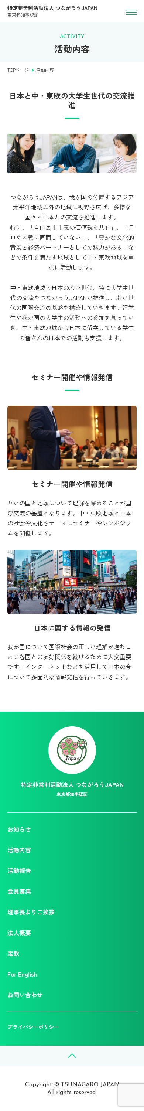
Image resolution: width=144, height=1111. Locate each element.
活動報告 (19, 870)
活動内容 (19, 849)
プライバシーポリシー (33, 1026)
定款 (13, 953)
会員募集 (19, 891)
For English (22, 973)
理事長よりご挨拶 (31, 911)
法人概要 (19, 932)
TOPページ (18, 70)
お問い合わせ (25, 994)
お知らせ (19, 829)
